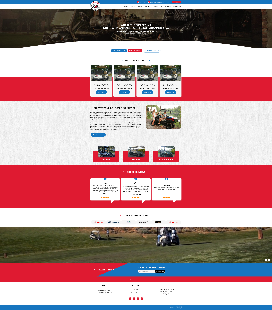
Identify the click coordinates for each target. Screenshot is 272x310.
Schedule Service (152, 50)
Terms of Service (140, 279)
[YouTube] (138, 298)
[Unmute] (269, 260)
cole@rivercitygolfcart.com (136, 292)
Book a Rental (134, 50)
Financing (147, 6)
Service (155, 6)
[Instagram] (142, 298)
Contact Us (177, 6)
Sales (140, 6)
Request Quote (98, 135)
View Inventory (119, 50)
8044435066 (136, 290)
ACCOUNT (176, 2)
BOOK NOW (101, 92)
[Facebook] (130, 298)
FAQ (161, 6)
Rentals (132, 6)
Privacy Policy (130, 279)
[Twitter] (134, 298)
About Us (168, 6)
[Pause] (266, 260)
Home (126, 6)
